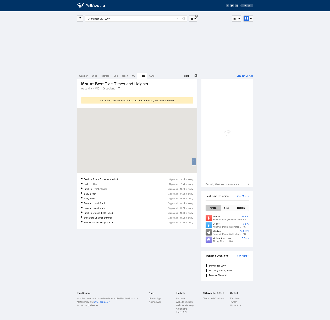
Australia (86, 88)
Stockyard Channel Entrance (138, 217)
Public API (181, 312)
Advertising (181, 308)
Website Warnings (185, 305)
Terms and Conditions (214, 298)
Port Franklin (138, 184)
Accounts (180, 298)
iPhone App (155, 298)
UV (133, 75)
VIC (97, 88)
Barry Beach (138, 193)
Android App (155, 301)
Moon (125, 75)
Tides (142, 75)
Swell (152, 75)
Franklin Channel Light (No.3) (138, 212)
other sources (101, 301)
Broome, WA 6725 (218, 275)
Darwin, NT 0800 (217, 265)
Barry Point (138, 198)
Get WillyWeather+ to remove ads (222, 184)
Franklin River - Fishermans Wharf (138, 179)
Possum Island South (138, 203)
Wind (94, 75)
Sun (116, 75)
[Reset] (177, 18)
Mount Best (119, 88)
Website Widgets (184, 301)
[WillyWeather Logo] (93, 5)
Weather (83, 75)
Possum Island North (138, 208)
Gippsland (109, 88)
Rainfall (105, 75)
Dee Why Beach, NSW (220, 270)
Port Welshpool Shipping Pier (138, 222)
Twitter (233, 301)
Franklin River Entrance (138, 188)
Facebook (235, 298)
